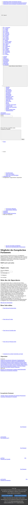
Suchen (2, 115)
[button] (15, 157)
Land (2, 272)
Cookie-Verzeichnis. (20, 502)
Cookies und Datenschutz (9, 502)
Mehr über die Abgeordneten (6, 302)
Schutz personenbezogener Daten (16, 501)
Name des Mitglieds (5, 270)
